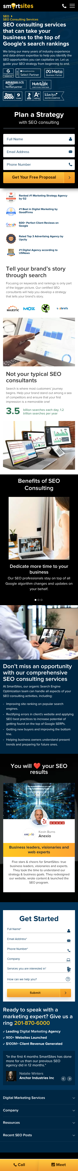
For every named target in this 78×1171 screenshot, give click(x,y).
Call (21, 1165)
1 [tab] (35, 600)
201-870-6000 (64, 5)
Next (69, 1081)
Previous (63, 1081)
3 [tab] (41, 600)
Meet (60, 1165)
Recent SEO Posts (17, 1138)
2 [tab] (38, 600)
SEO (6, 16)
